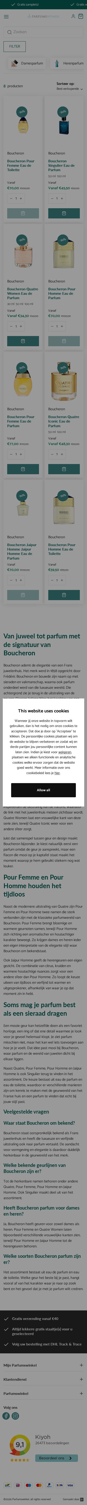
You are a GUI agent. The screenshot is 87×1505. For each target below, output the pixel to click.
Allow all (43, 790)
